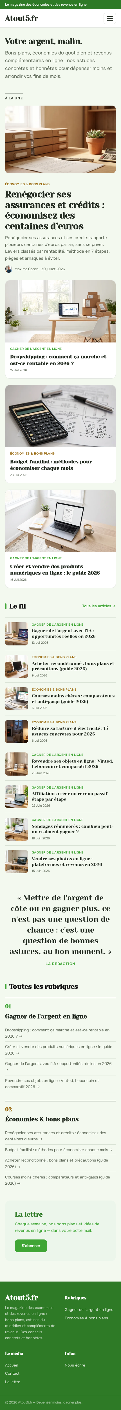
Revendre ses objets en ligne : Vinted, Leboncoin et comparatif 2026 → (52, 1083)
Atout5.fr (21, 18)
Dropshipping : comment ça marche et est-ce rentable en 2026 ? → (57, 1033)
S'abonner (31, 1245)
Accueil (11, 1365)
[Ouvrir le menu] (110, 18)
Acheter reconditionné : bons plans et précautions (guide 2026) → (56, 1163)
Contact (12, 1373)
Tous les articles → (99, 606)
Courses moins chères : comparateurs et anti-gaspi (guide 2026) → (57, 1180)
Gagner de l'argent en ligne (46, 1016)
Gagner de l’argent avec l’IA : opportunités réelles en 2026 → (58, 1066)
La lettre (12, 1382)
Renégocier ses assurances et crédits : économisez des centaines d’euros (54, 210)
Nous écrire (75, 1365)
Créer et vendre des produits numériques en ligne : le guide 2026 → (58, 1049)
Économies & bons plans (42, 1119)
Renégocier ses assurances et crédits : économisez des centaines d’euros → (55, 1135)
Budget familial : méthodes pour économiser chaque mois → (59, 1149)
